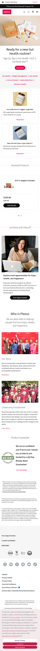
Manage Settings (20, 640)
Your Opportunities (20, 298)
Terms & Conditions (9, 584)
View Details (11, 205)
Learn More (6, 428)
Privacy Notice (16, 617)
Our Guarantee (21, 470)
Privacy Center (7, 578)
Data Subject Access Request (10, 636)
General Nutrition (26, 80)
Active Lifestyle (12, 80)
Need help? (5, 545)
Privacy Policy (7, 581)
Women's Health (20, 84)
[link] (28, 11)
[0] (33, 12)
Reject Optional (20, 647)
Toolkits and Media (8, 541)
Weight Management (19, 76)
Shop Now (20, 68)
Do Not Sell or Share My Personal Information (18, 591)
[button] (20, 536)
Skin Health (33, 76)
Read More (5, 375)
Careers (4, 574)
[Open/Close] (32, 6)
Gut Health (6, 76)
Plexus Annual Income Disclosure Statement (14, 491)
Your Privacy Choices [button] (9, 587)
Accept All (20, 644)
